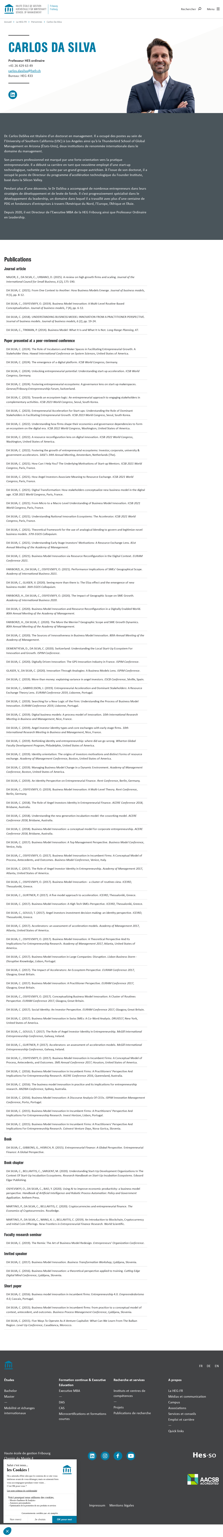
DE (209, 1365)
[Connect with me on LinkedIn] (12, 94)
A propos (175, 1379)
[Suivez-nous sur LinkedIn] (92, 1456)
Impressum (97, 1505)
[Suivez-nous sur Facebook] (118, 1456)
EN (217, 1365)
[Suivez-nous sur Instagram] (105, 1456)
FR (201, 1365)
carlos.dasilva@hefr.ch (24, 70)
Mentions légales (121, 1505)
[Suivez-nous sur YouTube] (130, 1456)
